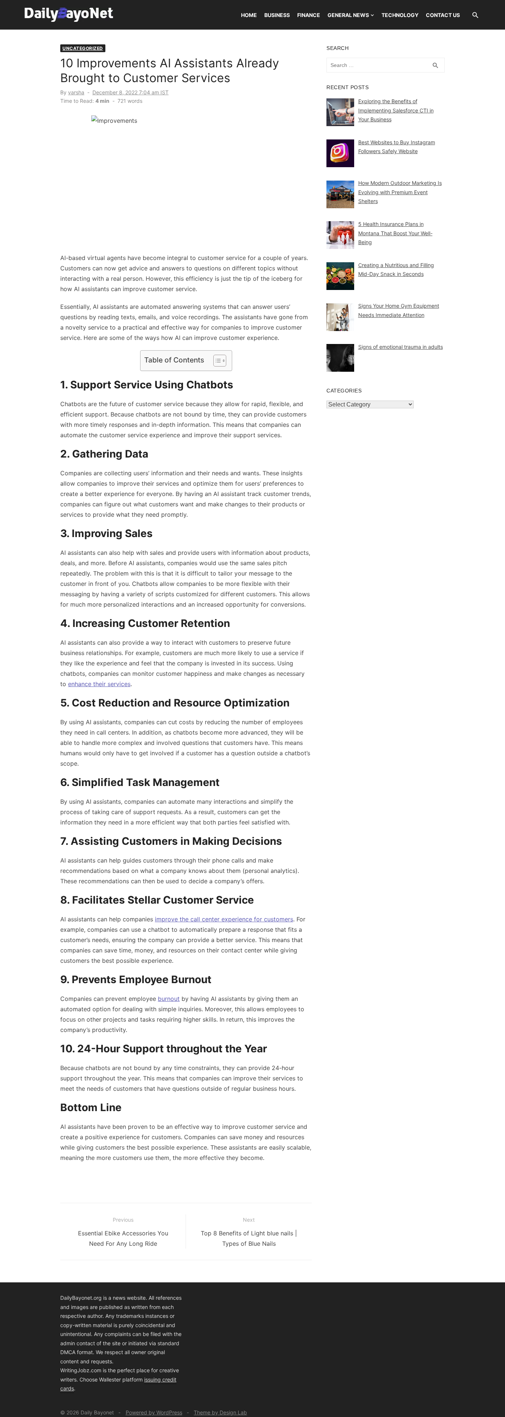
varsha (76, 92)
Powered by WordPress (154, 1412)
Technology (400, 15)
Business (277, 15)
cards (67, 1388)
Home (249, 15)
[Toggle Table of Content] (216, 360)
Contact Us (443, 15)
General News (348, 15)
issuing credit (160, 1379)
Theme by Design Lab (220, 1412)
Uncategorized (82, 48)
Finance (308, 15)
